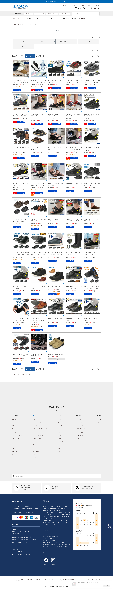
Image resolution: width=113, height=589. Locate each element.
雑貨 (98, 422)
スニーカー (15, 429)
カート (88, 8)
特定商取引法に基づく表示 (67, 580)
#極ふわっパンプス (52, 14)
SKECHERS (15, 451)
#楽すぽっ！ (28, 14)
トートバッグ (79, 432)
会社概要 (29, 580)
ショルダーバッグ (81, 435)
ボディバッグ (79, 422)
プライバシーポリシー (50, 580)
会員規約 (38, 580)
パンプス (14, 425)
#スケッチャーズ (39, 14)
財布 (77, 438)
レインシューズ (16, 422)
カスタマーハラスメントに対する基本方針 (89, 580)
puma (13, 461)
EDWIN (35, 458)
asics (59, 448)
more (27, 18)
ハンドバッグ (79, 425)
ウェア (13, 445)
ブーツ (13, 442)
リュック (78, 419)
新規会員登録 (19, 580)
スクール (60, 429)
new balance (15, 458)
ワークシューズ (16, 438)
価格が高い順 (40, 56)
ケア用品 (99, 419)
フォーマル (60, 432)
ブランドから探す (21, 24)
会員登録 (96, 8)
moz (13, 454)
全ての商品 (16, 18)
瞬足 (59, 451)
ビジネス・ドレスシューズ (40, 429)
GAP (34, 454)
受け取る (106, 586)
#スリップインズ (64, 14)
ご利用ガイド (19, 512)
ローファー (15, 432)
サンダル (14, 419)
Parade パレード (29, 24)
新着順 (22, 56)
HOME (14, 24)
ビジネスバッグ (80, 429)
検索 (73, 14)
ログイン (80, 8)
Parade (14, 448)
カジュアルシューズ (17, 435)
